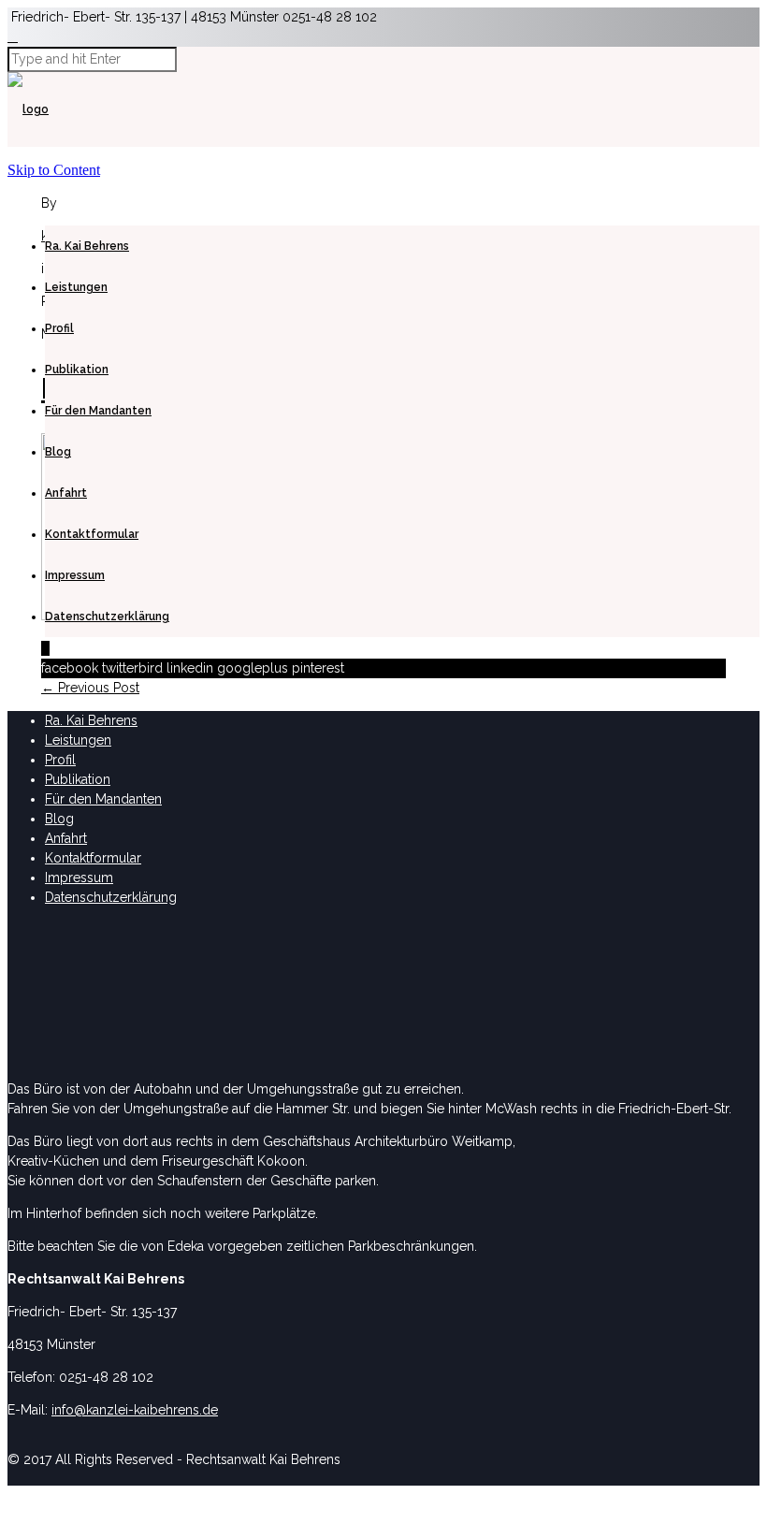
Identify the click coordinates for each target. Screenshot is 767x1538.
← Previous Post (90, 687)
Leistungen (76, 287)
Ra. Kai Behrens (87, 246)
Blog (58, 451)
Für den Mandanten (98, 410)
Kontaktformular (91, 534)
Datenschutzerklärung (107, 616)
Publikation (77, 369)
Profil (59, 328)
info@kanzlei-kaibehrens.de (134, 1409)
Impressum (75, 575)
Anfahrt (66, 493)
